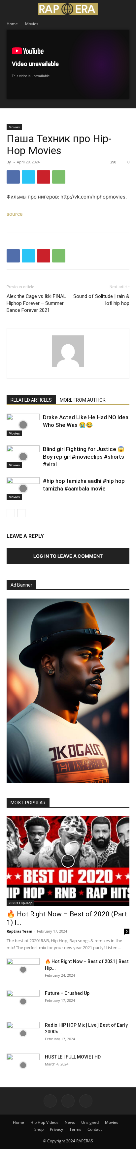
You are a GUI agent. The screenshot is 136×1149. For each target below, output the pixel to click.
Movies (31, 24)
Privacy (56, 1129)
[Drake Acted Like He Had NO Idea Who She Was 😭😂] (23, 425)
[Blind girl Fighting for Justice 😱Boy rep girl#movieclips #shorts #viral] (23, 456)
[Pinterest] (43, 177)
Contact (94, 1129)
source (15, 214)
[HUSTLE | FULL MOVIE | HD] (23, 1065)
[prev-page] (11, 513)
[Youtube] (85, 1101)
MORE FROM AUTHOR (83, 400)
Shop (39, 1129)
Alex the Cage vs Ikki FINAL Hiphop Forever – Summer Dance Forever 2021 (36, 303)
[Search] (127, 9)
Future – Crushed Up (67, 993)
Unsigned (90, 1122)
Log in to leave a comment (68, 556)
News (70, 1122)
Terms (75, 1129)
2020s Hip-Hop (20, 902)
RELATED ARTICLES (31, 400)
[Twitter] (28, 177)
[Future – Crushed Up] (23, 1001)
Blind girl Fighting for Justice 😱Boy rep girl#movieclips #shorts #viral (83, 457)
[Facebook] (13, 177)
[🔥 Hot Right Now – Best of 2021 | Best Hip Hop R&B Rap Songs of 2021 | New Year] (23, 969)
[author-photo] (68, 367)
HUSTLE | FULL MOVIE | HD (73, 1057)
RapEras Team (19, 931)
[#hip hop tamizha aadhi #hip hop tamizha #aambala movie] (23, 488)
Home (12, 24)
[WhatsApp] (58, 177)
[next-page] (21, 513)
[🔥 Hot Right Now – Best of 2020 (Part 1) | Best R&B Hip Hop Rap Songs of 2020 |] (68, 861)
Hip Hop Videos (44, 1122)
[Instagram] (68, 1101)
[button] (11, 9)
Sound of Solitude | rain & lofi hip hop (101, 299)
